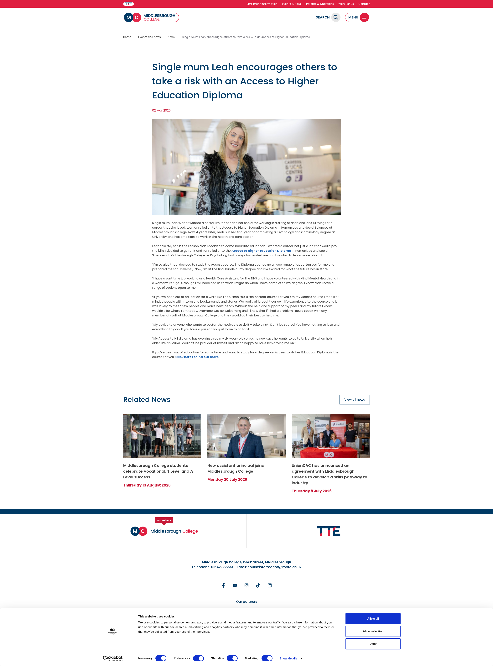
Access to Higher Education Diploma (261, 250)
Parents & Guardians (320, 4)
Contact (364, 4)
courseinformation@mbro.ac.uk (274, 567)
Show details (288, 658)
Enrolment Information (262, 4)
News (171, 37)
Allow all (373, 618)
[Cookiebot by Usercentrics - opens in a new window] (113, 658)
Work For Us (346, 4)
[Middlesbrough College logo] (164, 531)
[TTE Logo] (328, 531)
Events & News (292, 4)
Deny (373, 643)
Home (127, 37)
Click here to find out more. (197, 357)
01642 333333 (222, 567)
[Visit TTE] (128, 4)
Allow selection (373, 631)
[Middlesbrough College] (151, 17)
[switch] (198, 658)
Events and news (149, 37)
